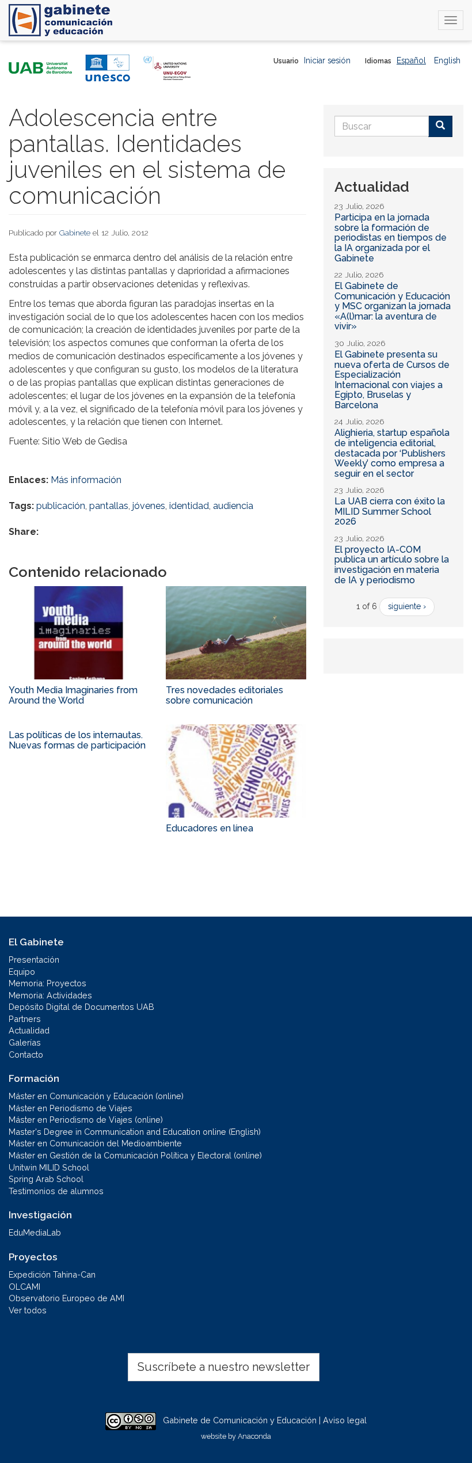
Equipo (22, 971)
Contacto (26, 1054)
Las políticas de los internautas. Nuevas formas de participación (77, 740)
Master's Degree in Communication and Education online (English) (135, 1132)
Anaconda (254, 1436)
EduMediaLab (35, 1232)
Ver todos (28, 1310)
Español (411, 60)
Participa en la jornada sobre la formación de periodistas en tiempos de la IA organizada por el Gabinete (390, 237)
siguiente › (407, 606)
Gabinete (74, 232)
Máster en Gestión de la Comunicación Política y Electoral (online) (135, 1155)
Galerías (25, 1042)
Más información (86, 479)
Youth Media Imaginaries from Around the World (73, 695)
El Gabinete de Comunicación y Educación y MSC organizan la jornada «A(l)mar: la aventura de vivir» (392, 306)
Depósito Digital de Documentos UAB (81, 1007)
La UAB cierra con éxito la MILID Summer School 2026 (389, 511)
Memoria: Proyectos (47, 983)
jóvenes (148, 505)
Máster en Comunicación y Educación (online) (96, 1096)
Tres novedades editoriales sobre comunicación (224, 695)
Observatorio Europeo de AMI (66, 1298)
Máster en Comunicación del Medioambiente (95, 1143)
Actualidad (29, 1030)
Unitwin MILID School (49, 1167)
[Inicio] (60, 20)
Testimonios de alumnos (56, 1191)
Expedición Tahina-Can (52, 1274)
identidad (189, 505)
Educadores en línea (209, 828)
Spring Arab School (46, 1179)
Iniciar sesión (327, 60)
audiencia (233, 505)
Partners (25, 1019)
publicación (60, 505)
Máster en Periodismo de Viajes (70, 1108)
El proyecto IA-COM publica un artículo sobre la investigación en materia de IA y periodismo (391, 565)
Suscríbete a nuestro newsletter (224, 1367)
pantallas (108, 505)
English (447, 60)
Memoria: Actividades (50, 995)
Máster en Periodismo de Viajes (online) (86, 1119)
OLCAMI (24, 1286)
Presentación (34, 959)
